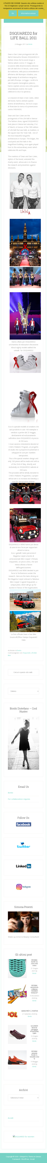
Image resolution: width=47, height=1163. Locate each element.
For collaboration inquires (19, 799)
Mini (9, 655)
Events (19, 650)
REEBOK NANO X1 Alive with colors (34, 962)
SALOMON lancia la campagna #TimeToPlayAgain (34, 1029)
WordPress (25, 1159)
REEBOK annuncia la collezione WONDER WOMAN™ (34, 989)
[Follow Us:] (23, 824)
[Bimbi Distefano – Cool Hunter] (23, 743)
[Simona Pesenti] (23, 921)
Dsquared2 (26, 653)
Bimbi (10, 793)
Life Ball (33, 653)
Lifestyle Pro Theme (26, 1157)
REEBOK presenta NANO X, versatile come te (34, 1055)
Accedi (10, 1118)
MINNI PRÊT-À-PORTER (29, 1011)
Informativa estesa (28, 13)
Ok (13, 13)
